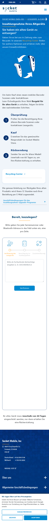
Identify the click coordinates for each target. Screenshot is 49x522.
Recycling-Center (30, 40)
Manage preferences (24, 512)
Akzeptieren (35, 518)
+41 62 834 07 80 (19, 457)
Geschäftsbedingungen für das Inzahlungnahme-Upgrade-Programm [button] (19, 201)
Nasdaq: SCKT (9, 468)
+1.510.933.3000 (20, 460)
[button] (45, 2)
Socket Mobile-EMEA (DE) (13, 19)
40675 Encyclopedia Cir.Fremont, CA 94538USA (12, 449)
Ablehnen (12, 518)
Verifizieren (24, 288)
